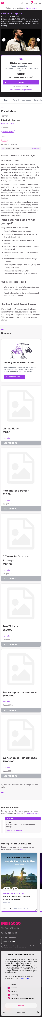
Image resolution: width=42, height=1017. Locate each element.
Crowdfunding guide (31, 813)
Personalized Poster (16, 490)
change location (31, 8)
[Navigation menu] (40, 3)
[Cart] (26, 3)
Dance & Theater (8, 131)
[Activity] (31, 3)
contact (12, 123)
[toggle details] (36, 911)
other (4, 140)
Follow (21, 82)
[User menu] (36, 3)
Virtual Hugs (11, 428)
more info (4, 123)
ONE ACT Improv (11, 13)
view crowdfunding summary (21, 90)
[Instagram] (13, 933)
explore (23, 849)
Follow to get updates (14, 830)
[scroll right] (38, 40)
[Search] (21, 3)
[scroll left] (4, 40)
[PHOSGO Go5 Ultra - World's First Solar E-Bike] (19, 871)
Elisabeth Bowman (11, 16)
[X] (6, 933)
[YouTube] (9, 933)
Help (18, 813)
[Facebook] (2, 933)
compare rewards (14, 377)
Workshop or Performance (20, 692)
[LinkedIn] (16, 933)
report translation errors (18, 948)
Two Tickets (10, 626)
